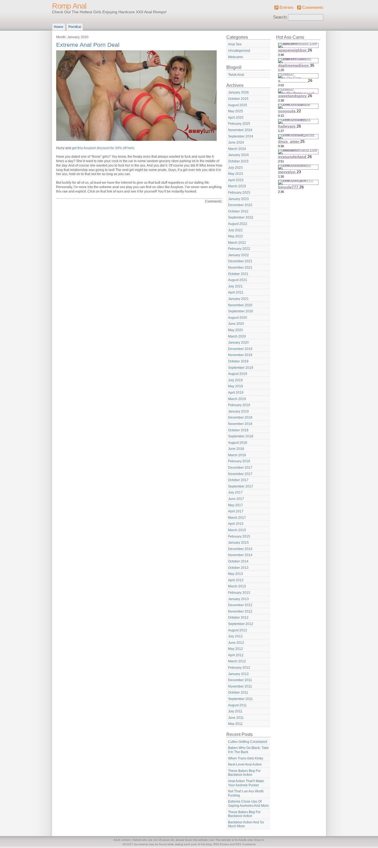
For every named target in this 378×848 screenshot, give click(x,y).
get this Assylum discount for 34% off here (103, 148)
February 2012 (239, 668)
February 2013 (239, 593)
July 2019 (235, 380)
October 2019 (238, 361)
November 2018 (240, 424)
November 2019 (240, 355)
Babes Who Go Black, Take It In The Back (248, 750)
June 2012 (236, 643)
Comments (312, 7)
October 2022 (238, 211)
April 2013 (236, 580)
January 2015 (238, 542)
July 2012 (235, 636)
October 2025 (238, 99)
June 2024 (236, 142)
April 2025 (236, 118)
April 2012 (236, 655)
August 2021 (237, 280)
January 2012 (238, 674)
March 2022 (237, 243)
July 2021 (235, 286)
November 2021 (240, 267)
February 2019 (239, 405)
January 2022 (238, 255)
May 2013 (235, 574)
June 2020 (236, 324)
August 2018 (237, 443)
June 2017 (236, 499)
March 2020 (237, 336)
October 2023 (238, 161)
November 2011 (240, 686)
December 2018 (240, 417)
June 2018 (236, 449)
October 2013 (238, 568)
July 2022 (235, 230)
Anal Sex (235, 44)
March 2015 (237, 530)
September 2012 (240, 624)
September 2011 (240, 699)
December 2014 (240, 549)
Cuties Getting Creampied (247, 742)
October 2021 (238, 274)
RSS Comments (245, 844)
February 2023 (239, 193)
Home (58, 27)
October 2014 (238, 561)
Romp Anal (69, 6)
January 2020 (238, 342)
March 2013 (237, 586)
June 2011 (236, 718)
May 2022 (235, 236)
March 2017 (237, 518)
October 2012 (238, 617)
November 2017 (240, 474)
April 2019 (236, 393)
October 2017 (238, 480)
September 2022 (240, 217)
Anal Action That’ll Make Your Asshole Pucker (246, 783)
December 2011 (240, 680)
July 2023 (235, 168)
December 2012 (240, 605)
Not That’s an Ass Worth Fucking (246, 793)
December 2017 (240, 468)
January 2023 (238, 199)
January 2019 (238, 411)
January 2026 (238, 92)
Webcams (235, 57)
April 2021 (236, 292)
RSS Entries (221, 844)
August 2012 (237, 630)
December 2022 (240, 205)
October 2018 (238, 430)
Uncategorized (239, 51)
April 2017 (236, 511)
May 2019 (235, 386)
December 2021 (240, 261)
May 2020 (235, 330)
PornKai (74, 27)
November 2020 (240, 305)
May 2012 (235, 649)
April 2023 (236, 180)
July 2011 (235, 711)
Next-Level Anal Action (245, 764)
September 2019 (240, 368)
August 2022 (237, 224)
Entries (286, 7)
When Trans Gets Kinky (245, 758)
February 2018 (239, 461)
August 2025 (237, 105)
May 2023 (235, 174)
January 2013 (238, 599)
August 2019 (237, 374)
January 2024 (238, 155)
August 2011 (237, 705)
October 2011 (238, 692)
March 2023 (237, 186)
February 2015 (239, 536)
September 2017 (240, 486)
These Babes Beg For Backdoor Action (244, 773)
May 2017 (235, 505)
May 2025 (235, 111)
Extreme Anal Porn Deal (88, 45)
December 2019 (240, 349)
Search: (280, 17)
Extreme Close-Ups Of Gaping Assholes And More (248, 804)
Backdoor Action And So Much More (246, 824)
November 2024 (240, 130)
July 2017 (235, 492)
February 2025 (239, 124)
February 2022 (239, 249)
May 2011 (235, 724)
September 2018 (240, 436)
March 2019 (237, 399)
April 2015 (236, 524)
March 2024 (237, 149)
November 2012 (240, 611)
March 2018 (237, 455)
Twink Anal (236, 75)
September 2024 (240, 136)
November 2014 (240, 555)
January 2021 (238, 299)
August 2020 (237, 318)
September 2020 (240, 311)
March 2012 (237, 661)
